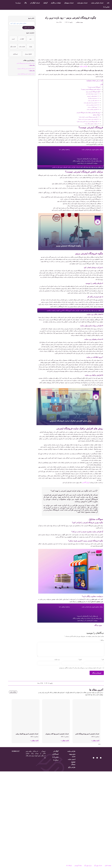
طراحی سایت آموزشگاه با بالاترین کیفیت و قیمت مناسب (63, 310)
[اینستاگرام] (15, 53)
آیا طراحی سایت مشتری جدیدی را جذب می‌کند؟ (88, 119)
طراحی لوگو (13, 46)
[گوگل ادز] (22, 37)
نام (102, 659)
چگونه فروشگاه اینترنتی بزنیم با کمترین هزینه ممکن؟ (87, 121)
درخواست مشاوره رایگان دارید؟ (91, 123)
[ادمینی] (13, 37)
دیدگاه (102, 640)
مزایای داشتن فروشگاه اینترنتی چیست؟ (90, 89)
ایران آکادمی (86, 482)
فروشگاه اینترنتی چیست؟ (94, 87)
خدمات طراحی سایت (97, 3)
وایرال (30, 46)
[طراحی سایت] (22, 45)
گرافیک (45, 3)
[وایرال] (30, 45)
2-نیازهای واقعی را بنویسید (92, 96)
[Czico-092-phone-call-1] (93, 758)
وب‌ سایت (56, 659)
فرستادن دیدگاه (96, 673)
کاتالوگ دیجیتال (28, 54)
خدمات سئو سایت (82, 3)
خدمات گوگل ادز (35, 3)
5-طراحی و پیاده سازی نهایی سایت (91, 102)
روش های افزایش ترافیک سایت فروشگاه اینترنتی (88, 112)
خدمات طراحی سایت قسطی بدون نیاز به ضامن (66, 167)
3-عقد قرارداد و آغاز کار (93, 98)
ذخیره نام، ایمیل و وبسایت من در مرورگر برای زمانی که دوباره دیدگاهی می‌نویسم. (80, 668)
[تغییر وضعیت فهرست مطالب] (101, 85)
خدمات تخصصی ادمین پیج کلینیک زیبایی (26, 73)
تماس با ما (106, 7)
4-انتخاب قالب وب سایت (93, 100)
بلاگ (25, 3)
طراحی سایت (83, 66)
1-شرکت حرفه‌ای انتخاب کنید (92, 93)
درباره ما (18, 3)
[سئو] (30, 37)
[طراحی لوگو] (13, 45)
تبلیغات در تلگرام (56, 3)
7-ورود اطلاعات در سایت (93, 107)
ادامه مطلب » (95, 740)
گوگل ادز (22, 39)
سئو (30, 39)
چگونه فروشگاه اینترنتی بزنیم (93, 91)
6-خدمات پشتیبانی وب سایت (92, 104)
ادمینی (13, 39)
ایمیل (80, 659)
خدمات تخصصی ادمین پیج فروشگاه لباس (26, 63)
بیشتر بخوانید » (32, 65)
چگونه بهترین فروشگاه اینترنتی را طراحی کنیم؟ (88, 117)
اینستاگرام (15, 54)
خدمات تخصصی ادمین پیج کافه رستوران (26, 68)
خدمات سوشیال (69, 3)
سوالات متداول (96, 114)
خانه (108, 3)
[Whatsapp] (100, 758)
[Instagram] (97, 758)
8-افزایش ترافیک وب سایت (92, 109)
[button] (101, 683)
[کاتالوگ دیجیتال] (28, 53)
